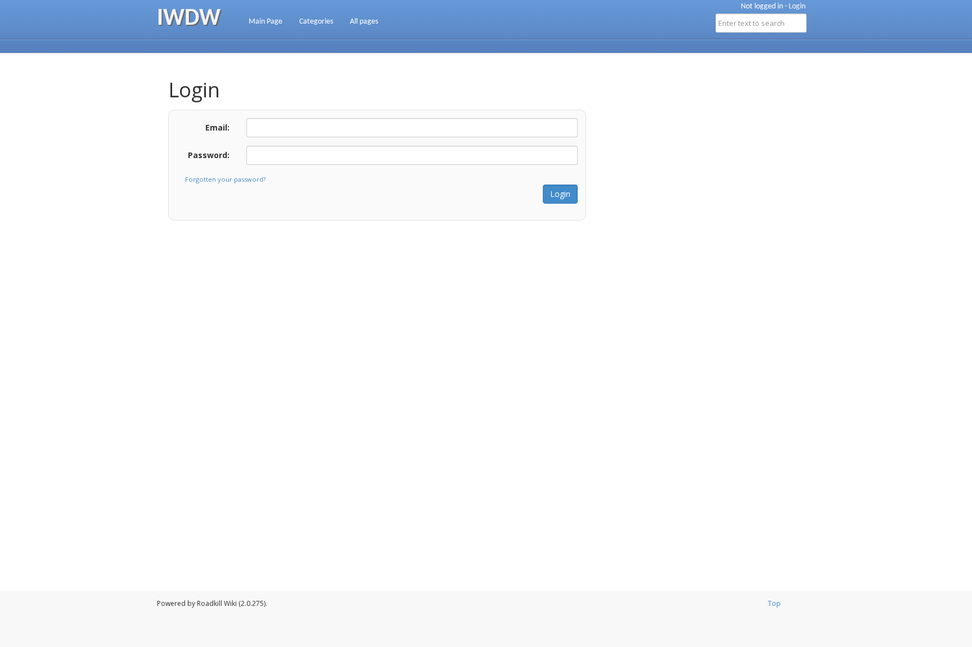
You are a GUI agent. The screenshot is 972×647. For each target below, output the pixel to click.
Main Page (265, 21)
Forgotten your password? (225, 179)
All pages (364, 21)
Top (774, 603)
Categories (316, 21)
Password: (209, 155)
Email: (217, 127)
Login (797, 6)
